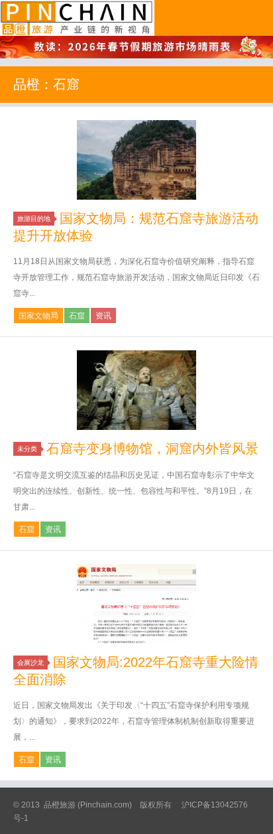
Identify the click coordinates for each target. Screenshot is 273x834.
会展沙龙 (30, 662)
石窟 (77, 315)
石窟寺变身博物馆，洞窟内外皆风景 (152, 448)
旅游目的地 (33, 218)
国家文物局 (38, 315)
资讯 (103, 315)
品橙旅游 (77, 18)
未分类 (27, 448)
